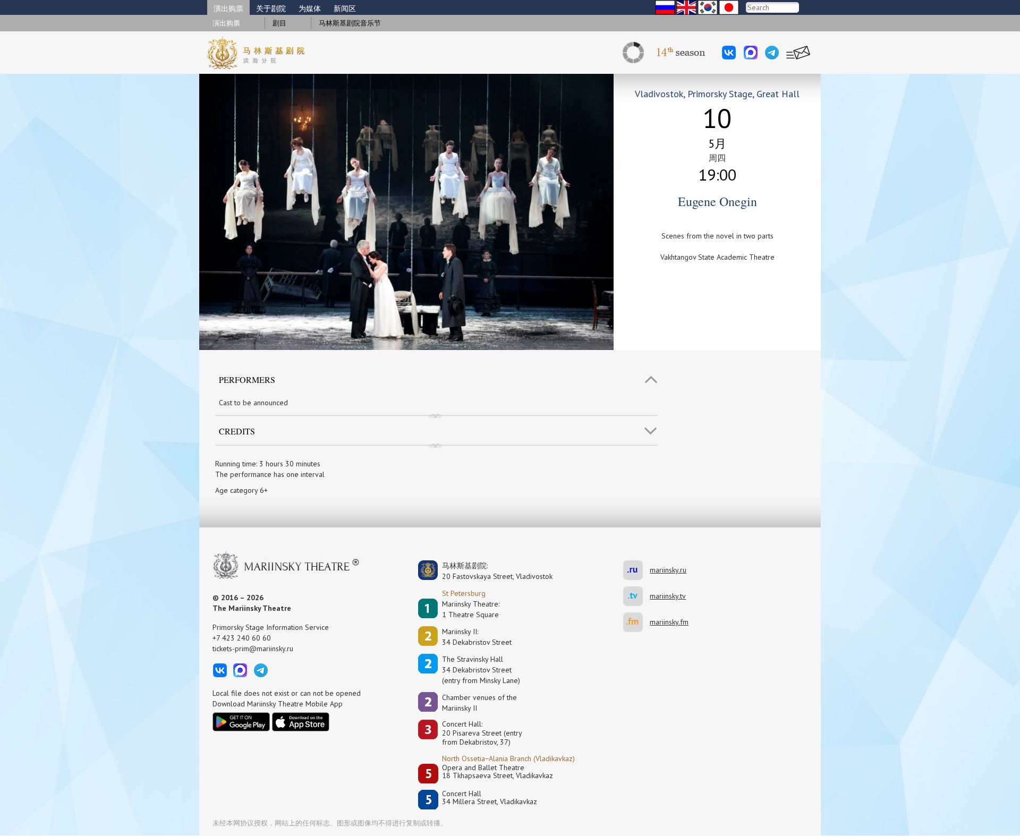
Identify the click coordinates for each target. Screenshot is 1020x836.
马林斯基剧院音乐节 (350, 23)
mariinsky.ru (636, 570)
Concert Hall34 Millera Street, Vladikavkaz (489, 798)
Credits (237, 431)
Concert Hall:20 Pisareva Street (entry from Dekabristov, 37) (482, 733)
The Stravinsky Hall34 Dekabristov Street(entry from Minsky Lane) (481, 669)
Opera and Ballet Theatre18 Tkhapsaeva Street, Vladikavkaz (497, 772)
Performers (247, 379)
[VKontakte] (729, 52)
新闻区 (345, 8)
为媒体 (310, 8)
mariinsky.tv (636, 596)
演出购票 (228, 8)
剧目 (279, 23)
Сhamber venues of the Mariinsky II (479, 703)
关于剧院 (271, 8)
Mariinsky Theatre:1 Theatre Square (470, 609)
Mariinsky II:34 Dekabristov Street (477, 637)
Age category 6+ (241, 490)
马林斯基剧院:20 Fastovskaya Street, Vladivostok (490, 571)
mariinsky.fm (636, 622)
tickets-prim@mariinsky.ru (252, 648)
